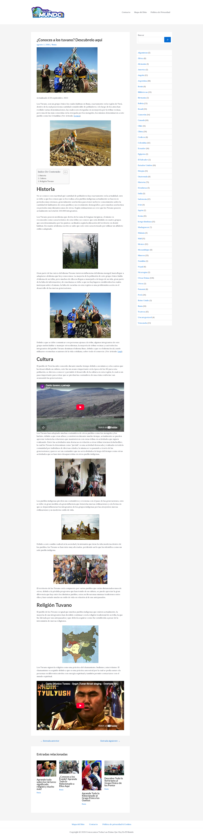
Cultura (43, 178)
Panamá (141, 289)
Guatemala (143, 176)
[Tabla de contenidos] (65, 172)
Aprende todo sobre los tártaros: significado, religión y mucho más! (46, 784)
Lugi (120, 351)
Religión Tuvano (47, 181)
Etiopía (141, 171)
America (141, 69)
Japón (140, 210)
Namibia (141, 261)
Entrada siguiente (110, 741)
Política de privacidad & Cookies (116, 824)
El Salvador (143, 159)
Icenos (77, 116)
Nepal (140, 266)
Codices (141, 137)
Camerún (142, 114)
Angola (141, 75)
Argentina (142, 81)
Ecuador (142, 148)
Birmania (142, 98)
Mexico (141, 244)
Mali (140, 238)
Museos (141, 255)
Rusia (54, 44)
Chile (140, 126)
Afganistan (143, 52)
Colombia (142, 143)
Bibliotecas (143, 92)
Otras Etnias (143, 278)
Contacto (126, 12)
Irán (140, 205)
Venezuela (142, 323)
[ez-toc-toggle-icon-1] (64, 172)
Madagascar (143, 227)
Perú (140, 295)
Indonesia (142, 199)
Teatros (141, 311)
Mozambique (144, 250)
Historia (42, 175)
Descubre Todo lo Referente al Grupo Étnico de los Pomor (113, 782)
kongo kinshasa (145, 221)
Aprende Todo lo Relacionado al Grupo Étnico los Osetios (91, 797)
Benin (140, 86)
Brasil (140, 109)
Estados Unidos (145, 165)
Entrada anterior (50, 741)
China (140, 131)
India (140, 193)
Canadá (141, 120)
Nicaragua (142, 272)
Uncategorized (145, 317)
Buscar (141, 35)
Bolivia (141, 103)
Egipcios (142, 154)
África (140, 58)
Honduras (142, 188)
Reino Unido (143, 300)
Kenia (140, 216)
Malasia (141, 233)
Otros (140, 283)
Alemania (142, 64)
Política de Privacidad (160, 12)
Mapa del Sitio (140, 12)
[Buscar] (167, 39)
